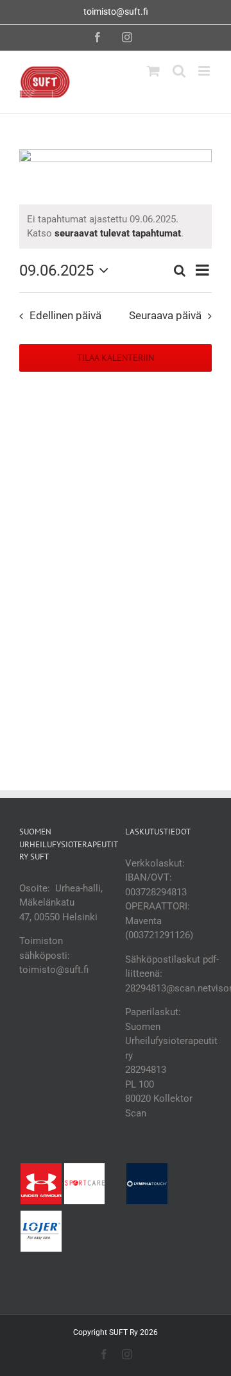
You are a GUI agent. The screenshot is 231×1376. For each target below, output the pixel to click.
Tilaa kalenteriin (115, 357)
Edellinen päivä (65, 316)
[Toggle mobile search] (179, 71)
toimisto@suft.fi (115, 11)
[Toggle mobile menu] (205, 71)
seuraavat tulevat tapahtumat (118, 233)
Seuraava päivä (165, 316)
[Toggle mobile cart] (153, 71)
